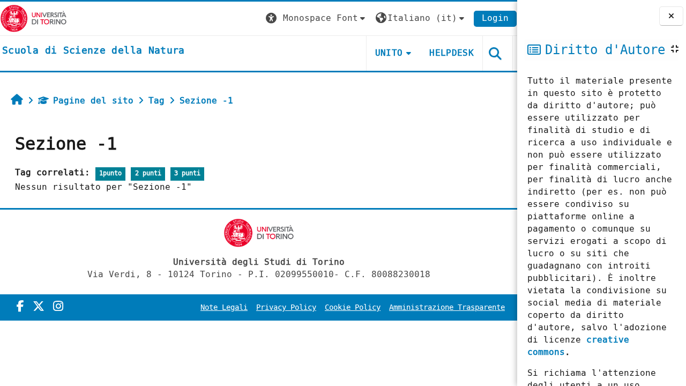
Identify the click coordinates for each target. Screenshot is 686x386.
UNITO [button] (389, 53)
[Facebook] (20, 306)
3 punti (187, 173)
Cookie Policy (353, 307)
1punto (110, 173)
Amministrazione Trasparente (447, 307)
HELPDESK (451, 53)
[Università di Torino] (33, 18)
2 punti (148, 173)
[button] (316, 18)
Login (495, 18)
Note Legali (224, 307)
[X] (38, 306)
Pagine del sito (93, 100)
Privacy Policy (286, 307)
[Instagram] (58, 306)
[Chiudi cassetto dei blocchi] (671, 16)
